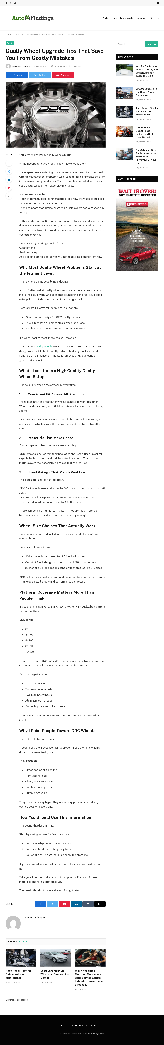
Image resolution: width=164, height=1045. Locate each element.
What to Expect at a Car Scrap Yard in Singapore (146, 92)
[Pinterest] (9, 188)
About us (97, 1025)
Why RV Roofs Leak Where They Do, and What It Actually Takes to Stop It (147, 71)
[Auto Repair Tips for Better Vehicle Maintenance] (21, 958)
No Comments (60, 66)
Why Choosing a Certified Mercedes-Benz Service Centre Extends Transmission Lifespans (89, 977)
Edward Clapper (22, 66)
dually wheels (44, 346)
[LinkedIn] (9, 179)
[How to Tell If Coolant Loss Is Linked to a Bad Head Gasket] (124, 131)
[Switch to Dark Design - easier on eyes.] (157, 18)
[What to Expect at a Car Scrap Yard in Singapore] (124, 93)
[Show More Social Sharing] (78, 75)
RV (150, 18)
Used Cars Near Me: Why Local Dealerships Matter (54, 974)
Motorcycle (126, 18)
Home (64, 1025)
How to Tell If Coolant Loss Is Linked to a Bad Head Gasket (144, 132)
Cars (114, 18)
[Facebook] (9, 163)
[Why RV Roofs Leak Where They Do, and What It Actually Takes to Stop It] (124, 70)
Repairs (141, 18)
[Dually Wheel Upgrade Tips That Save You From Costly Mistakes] (56, 115)
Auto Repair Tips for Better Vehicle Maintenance (18, 974)
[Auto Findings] (33, 18)
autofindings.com (96, 1034)
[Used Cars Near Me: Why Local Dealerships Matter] (55, 958)
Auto (105, 18)
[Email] (9, 196)
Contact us (79, 1025)
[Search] (157, 3)
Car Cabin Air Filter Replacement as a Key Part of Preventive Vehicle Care (146, 156)
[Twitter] (9, 171)
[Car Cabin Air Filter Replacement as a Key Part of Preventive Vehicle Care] (124, 154)
